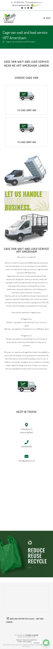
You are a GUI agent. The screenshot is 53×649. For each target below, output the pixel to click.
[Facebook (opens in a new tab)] (22, 8)
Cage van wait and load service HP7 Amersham (20, 42)
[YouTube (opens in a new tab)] (31, 8)
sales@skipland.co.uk (35, 2)
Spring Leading (32, 635)
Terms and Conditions (26, 642)
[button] (26, 620)
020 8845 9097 (18, 2)
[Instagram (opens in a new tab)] (25, 8)
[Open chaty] (46, 642)
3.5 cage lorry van (26, 110)
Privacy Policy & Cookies (26, 640)
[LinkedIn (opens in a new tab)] (28, 8)
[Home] (3, 42)
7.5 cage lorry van (26, 142)
